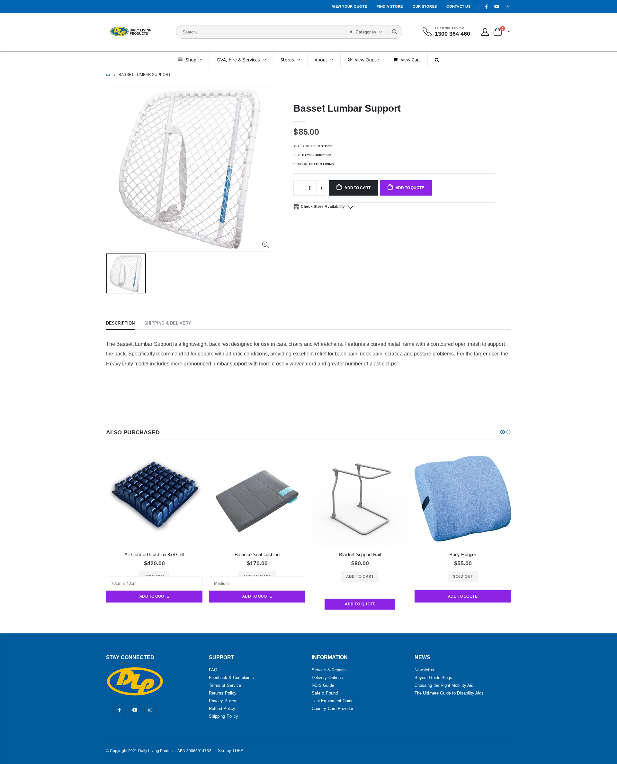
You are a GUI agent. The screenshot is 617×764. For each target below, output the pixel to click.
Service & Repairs (329, 669)
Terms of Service (225, 685)
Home (108, 74)
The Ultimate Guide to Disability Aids (449, 693)
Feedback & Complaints (231, 677)
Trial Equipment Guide (332, 700)
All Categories (363, 32)
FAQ (213, 669)
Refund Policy (222, 708)
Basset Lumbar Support (347, 108)
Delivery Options (327, 677)
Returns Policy (223, 693)
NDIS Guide (323, 685)
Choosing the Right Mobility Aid (444, 685)
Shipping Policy (223, 716)
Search (394, 31)
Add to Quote (154, 596)
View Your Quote (349, 6)
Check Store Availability (323, 206)
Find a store (390, 6)
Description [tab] (120, 323)
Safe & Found (325, 693)
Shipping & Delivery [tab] (167, 323)
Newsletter (424, 669)
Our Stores (425, 6)
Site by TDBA (231, 750)
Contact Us (458, 6)
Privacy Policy (222, 700)
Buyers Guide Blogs (433, 677)
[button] (502, 432)
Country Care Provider (332, 708)
